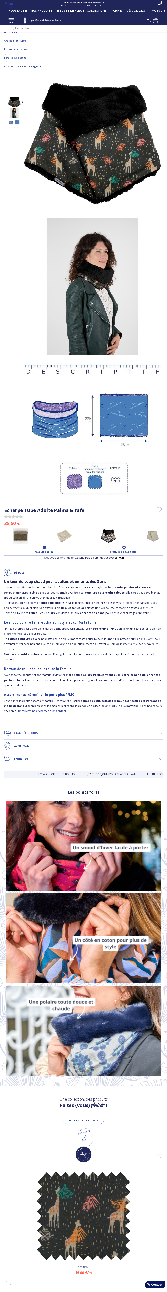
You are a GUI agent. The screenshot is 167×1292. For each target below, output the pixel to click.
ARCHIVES (116, 10)
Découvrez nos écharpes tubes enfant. (42, 711)
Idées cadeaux (135, 10)
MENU (11, 22)
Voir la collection (83, 1120)
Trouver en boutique (123, 552)
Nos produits (11, 32)
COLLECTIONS (97, 10)
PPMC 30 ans (157, 10)
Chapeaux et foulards (15, 40)
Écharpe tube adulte (15, 57)
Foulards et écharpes (15, 49)
